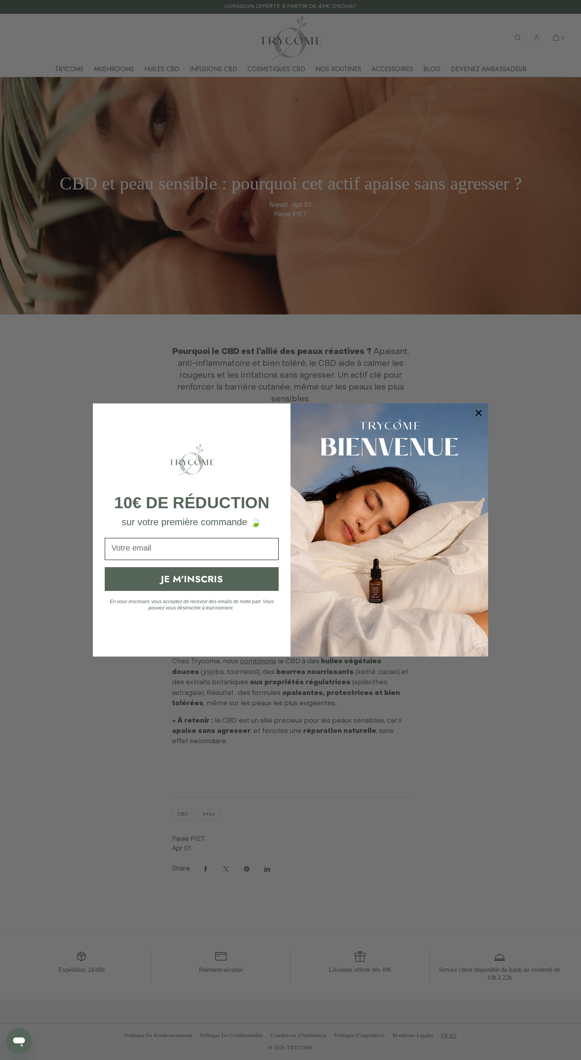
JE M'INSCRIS (192, 579)
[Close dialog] (478, 413)
